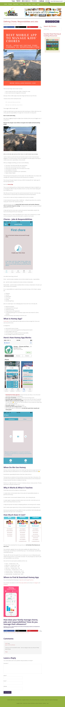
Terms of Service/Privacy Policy (34, 699)
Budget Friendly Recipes (20, 632)
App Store (22, 580)
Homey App (6, 321)
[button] (57, 1)
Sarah (6, 643)
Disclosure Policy (18, 699)
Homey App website (22, 582)
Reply (6, 651)
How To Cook (26, 632)
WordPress (44, 703)
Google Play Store (29, 580)
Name (5, 675)
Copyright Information (25, 699)
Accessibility (42, 699)
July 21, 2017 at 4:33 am (10, 644)
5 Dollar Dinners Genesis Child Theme (29, 703)
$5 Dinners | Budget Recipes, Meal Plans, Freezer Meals (11, 12)
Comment (6, 663)
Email (5, 681)
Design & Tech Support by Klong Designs (51, 699)
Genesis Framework (39, 703)
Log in (48, 703)
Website (5, 686)
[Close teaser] (49, 2)
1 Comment (20, 24)
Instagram (36, 582)
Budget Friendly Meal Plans (12, 632)
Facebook (6, 584)
